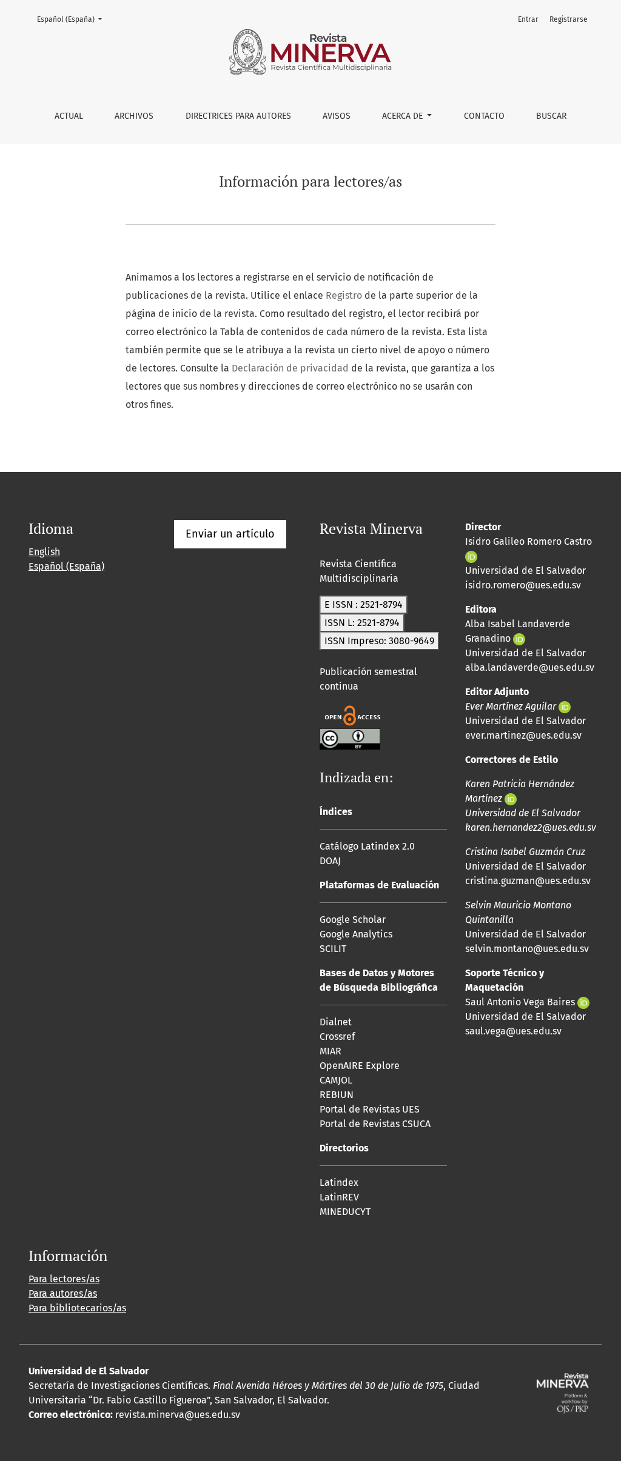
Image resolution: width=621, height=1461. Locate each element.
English (44, 551)
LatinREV (339, 1197)
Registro (344, 295)
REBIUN (337, 1094)
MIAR (330, 1051)
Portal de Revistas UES (370, 1109)
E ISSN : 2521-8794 (363, 604)
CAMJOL (336, 1080)
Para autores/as (63, 1293)
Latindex (339, 1182)
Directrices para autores (238, 116)
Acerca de (403, 116)
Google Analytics (356, 934)
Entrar (528, 19)
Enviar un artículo (230, 534)
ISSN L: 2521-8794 (362, 622)
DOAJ (330, 861)
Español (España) (73, 19)
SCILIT (333, 948)
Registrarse (568, 19)
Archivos (134, 116)
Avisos (337, 116)
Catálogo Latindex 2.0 (367, 846)
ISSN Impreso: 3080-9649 (379, 641)
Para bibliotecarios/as (77, 1308)
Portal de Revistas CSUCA (375, 1124)
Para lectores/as (64, 1279)
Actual (69, 116)
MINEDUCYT (345, 1211)
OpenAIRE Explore (360, 1065)
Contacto (484, 116)
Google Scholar (353, 919)
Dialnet (336, 1022)
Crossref (337, 1036)
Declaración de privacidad (290, 368)
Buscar (551, 116)
